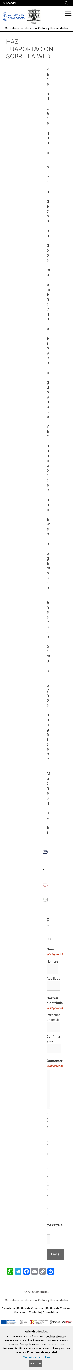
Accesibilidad (51, 1312)
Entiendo (35, 1363)
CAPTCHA (55, 1225)
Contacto (35, 1312)
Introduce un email (53, 1017)
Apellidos (53, 978)
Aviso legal (8, 1308)
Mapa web (20, 1312)
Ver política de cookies (36, 1357)
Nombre (52, 961)
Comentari (55, 1063)
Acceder (11, 3)
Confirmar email (54, 1039)
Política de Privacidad (30, 1308)
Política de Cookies (58, 1308)
